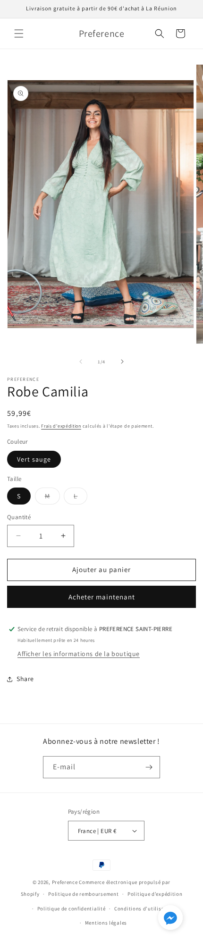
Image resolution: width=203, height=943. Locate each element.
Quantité (19, 517)
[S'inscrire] (149, 767)
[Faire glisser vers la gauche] (80, 361)
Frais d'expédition (61, 426)
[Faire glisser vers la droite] (122, 361)
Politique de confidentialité (71, 908)
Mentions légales (106, 922)
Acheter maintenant (101, 596)
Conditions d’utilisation (144, 908)
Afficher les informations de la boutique (78, 653)
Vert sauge (34, 459)
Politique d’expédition (154, 894)
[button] (18, 33)
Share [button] (25, 678)
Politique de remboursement (83, 894)
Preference (65, 882)
